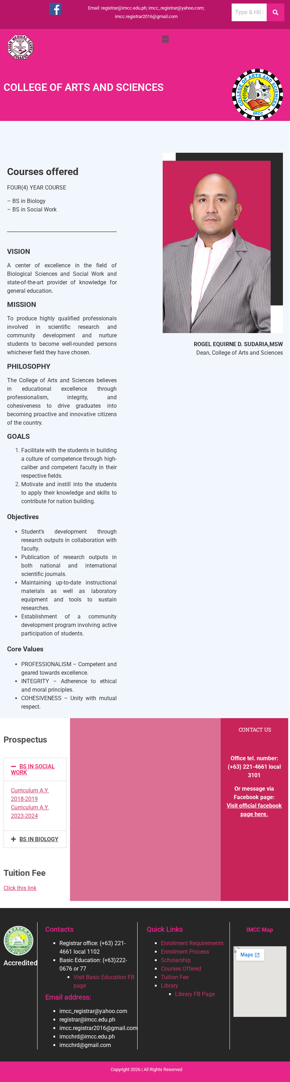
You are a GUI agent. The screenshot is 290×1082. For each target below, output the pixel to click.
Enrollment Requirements (192, 943)
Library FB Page (195, 994)
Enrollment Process (185, 951)
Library (169, 985)
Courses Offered (181, 968)
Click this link (20, 888)
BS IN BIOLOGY (38, 839)
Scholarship (176, 960)
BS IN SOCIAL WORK (33, 769)
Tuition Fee (174, 977)
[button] (165, 39)
